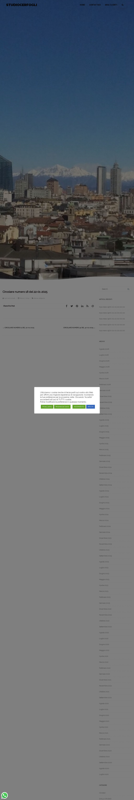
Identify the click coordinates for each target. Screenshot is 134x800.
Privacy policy (47, 407)
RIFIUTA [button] (90, 407)
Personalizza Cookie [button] (62, 407)
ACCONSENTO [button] (79, 407)
